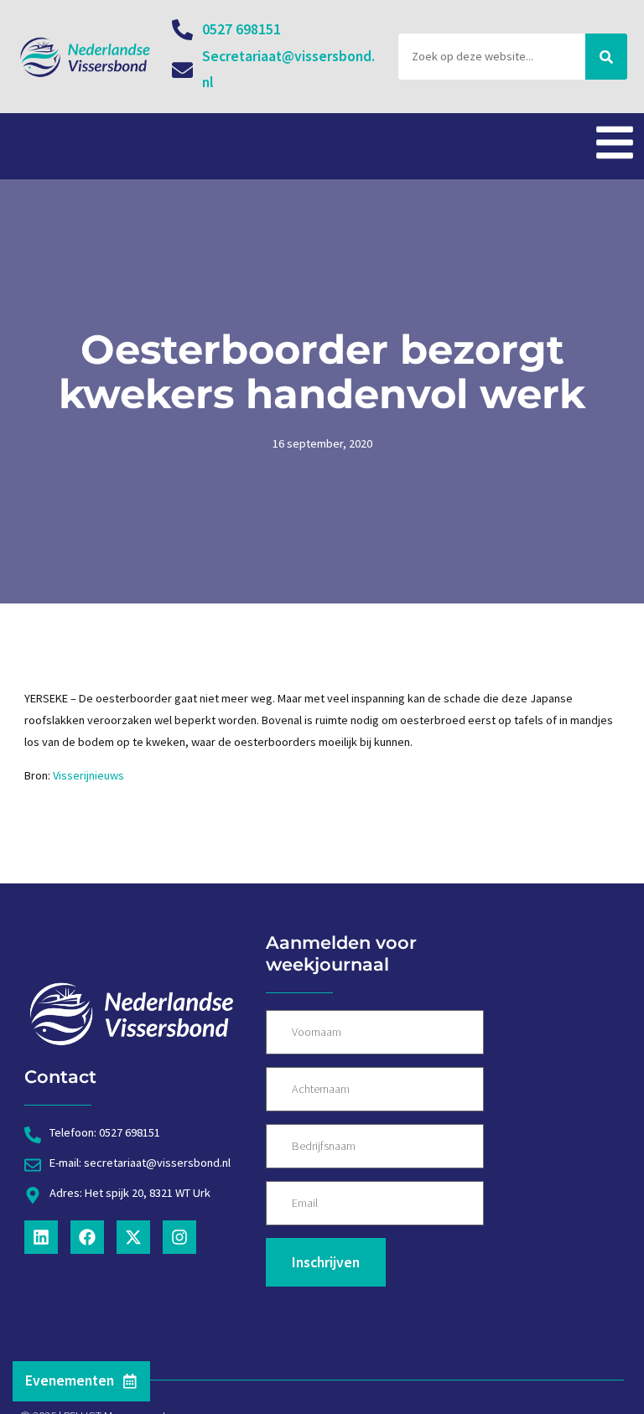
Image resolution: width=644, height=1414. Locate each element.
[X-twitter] (133, 1237)
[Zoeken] (606, 57)
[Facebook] (87, 1237)
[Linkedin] (41, 1237)
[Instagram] (179, 1237)
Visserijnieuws (88, 775)
